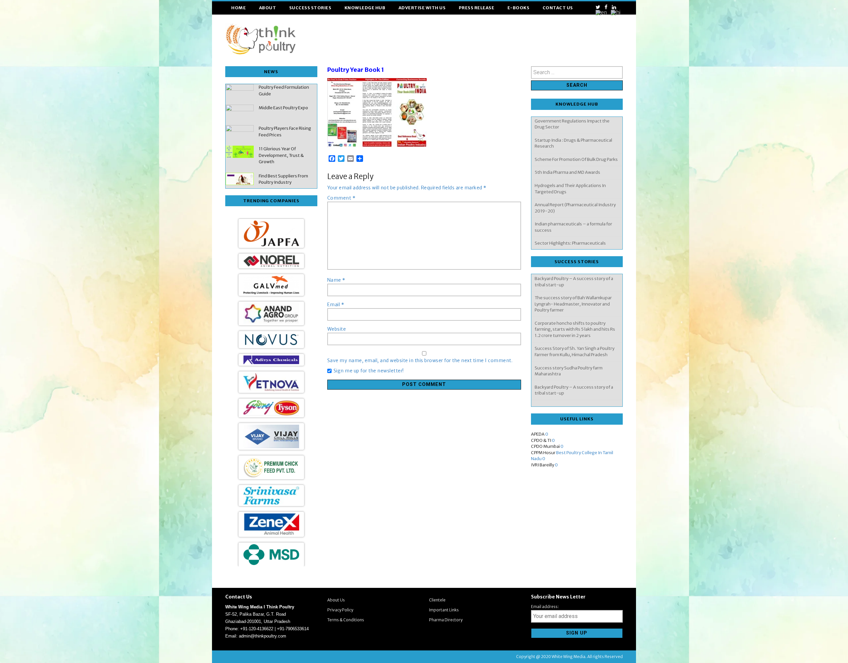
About (267, 8)
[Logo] (271, 433)
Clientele (437, 599)
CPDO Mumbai (545, 446)
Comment (341, 198)
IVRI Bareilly (542, 465)
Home (238, 8)
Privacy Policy (340, 609)
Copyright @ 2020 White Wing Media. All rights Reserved (569, 656)
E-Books (518, 8)
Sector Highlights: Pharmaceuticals (570, 212)
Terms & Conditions (345, 619)
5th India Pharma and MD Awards (567, 141)
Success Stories (310, 8)
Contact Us (558, 8)
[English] (602, 12)
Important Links (444, 609)
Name (336, 280)
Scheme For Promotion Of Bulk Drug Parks (576, 128)
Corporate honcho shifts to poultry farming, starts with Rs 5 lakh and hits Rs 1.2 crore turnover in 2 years (575, 294)
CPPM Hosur (543, 452)
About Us (336, 599)
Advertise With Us (422, 8)
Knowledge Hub (365, 8)
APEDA (538, 434)
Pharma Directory (445, 619)
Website (336, 329)
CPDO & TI (541, 440)
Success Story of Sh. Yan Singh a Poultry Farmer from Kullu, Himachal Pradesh (574, 316)
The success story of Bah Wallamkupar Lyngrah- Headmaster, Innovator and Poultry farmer (573, 377)
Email (335, 305)
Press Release (477, 8)
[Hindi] (616, 12)
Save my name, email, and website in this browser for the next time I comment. (420, 360)
